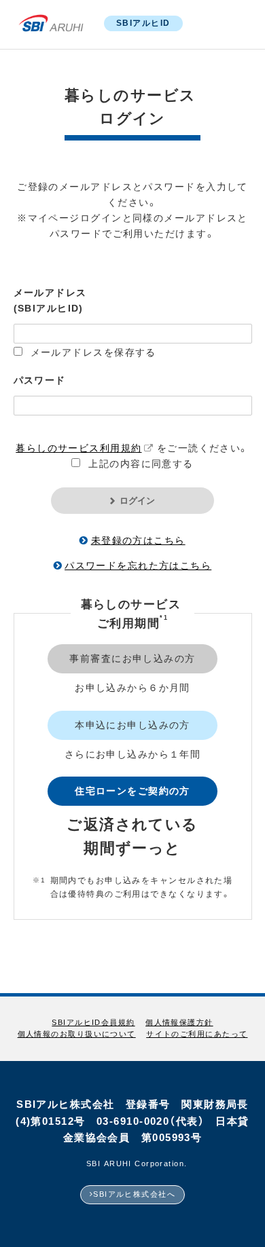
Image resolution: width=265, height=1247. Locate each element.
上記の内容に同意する (140, 463)
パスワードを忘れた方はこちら (138, 565)
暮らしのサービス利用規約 (78, 448)
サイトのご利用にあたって (196, 1034)
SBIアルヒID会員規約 (93, 1022)
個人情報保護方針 (179, 1022)
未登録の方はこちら (138, 540)
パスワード (40, 380)
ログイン (137, 500)
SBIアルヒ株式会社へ (134, 1194)
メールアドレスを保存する (93, 352)
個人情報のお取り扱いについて (77, 1034)
